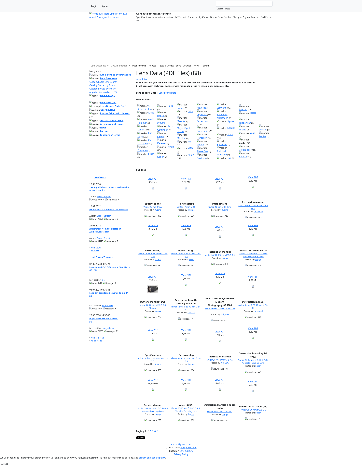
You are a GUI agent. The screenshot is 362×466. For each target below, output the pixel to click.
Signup (105, 6)
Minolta (181, 138)
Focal (171, 105)
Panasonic (202, 131)
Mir (189, 141)
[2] (93, 321)
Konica (180, 108)
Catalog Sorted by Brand (102, 85)
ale (103, 280)
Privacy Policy (181, 454)
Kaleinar (161, 143)
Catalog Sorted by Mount (102, 88)
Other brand (203, 121)
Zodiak (262, 136)
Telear (253, 112)
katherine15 (107, 305)
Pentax (200, 144)
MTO (190, 148)
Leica (190, 111)
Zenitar (263, 129)
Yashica (243, 156)
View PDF (153, 178)
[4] (100, 321)
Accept (4, 463)
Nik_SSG (191, 312)
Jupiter (160, 136)
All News (95, 250)
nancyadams (108, 328)
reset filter (141, 79)
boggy (225, 258)
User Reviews (139, 65)
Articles (187, 65)
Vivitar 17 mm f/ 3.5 (153, 207)
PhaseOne (202, 151)
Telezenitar (245, 122)
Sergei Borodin (104, 196)
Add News (96, 247)
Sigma (230, 121)
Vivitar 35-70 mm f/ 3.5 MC (219, 411)
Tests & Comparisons (170, 65)
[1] (90, 321)
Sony (230, 134)
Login (94, 6)
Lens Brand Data (167, 92)
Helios (160, 115)
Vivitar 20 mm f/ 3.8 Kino (219, 207)
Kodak (160, 156)
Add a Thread (97, 337)
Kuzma (158, 210)
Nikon (191, 154)
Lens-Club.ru (186, 450)
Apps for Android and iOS (103, 92)
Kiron (171, 146)
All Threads (96, 340)
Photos (152, 65)
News (197, 65)
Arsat (151, 112)
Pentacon (202, 137)
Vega (252, 133)
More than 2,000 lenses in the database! (108, 209)
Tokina (242, 129)
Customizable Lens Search (103, 81)
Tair (229, 158)
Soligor (231, 127)
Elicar (151, 153)
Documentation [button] (119, 65)
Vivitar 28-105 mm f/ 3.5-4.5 (220, 359)
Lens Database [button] (98, 65)
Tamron (243, 109)
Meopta (181, 121)
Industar (161, 122)
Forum (205, 65)
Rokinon (201, 158)
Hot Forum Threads (102, 257)
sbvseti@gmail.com (181, 444)
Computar (142, 150)
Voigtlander (245, 149)
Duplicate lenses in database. (103, 318)
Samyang (222, 107)
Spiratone (222, 144)
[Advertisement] (174, 42)
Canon (140, 129)
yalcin (191, 259)
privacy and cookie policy (152, 457)
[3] (97, 321)
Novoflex (201, 107)
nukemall (258, 211)
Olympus (202, 114)
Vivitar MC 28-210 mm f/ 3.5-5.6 (220, 255)
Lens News (100, 177)
